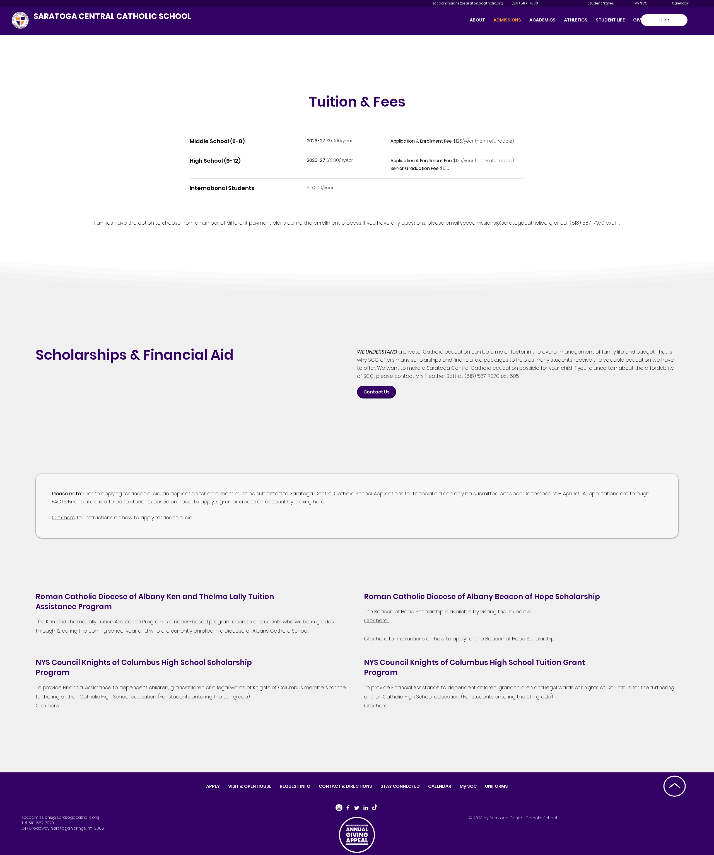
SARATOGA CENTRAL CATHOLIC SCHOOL (112, 16)
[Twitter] (356, 807)
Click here (63, 517)
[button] (638, 20)
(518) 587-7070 (521, 3)
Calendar (680, 3)
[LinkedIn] (365, 807)
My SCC (641, 3)
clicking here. (310, 501)
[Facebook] (347, 807)
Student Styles (600, 3)
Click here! (376, 620)
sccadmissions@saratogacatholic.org (467, 3)
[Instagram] (339, 807)
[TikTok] (374, 807)
